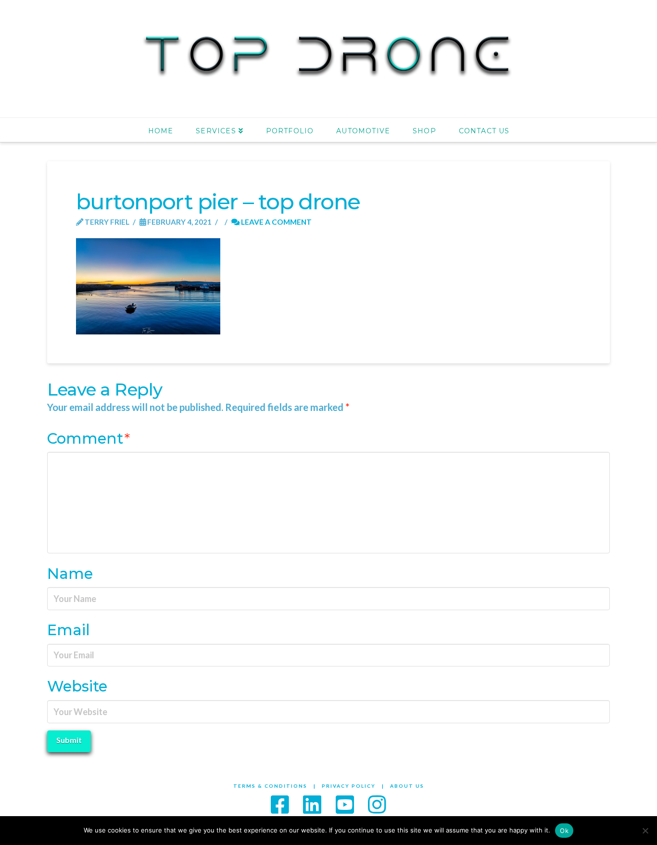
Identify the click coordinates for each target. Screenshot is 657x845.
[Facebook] (280, 804)
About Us (407, 786)
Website (77, 686)
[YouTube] (345, 804)
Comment (88, 438)
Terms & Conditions (270, 786)
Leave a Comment (276, 222)
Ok (564, 830)
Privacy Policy (349, 786)
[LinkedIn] (312, 804)
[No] (645, 830)
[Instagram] (377, 804)
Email (68, 630)
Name (70, 573)
